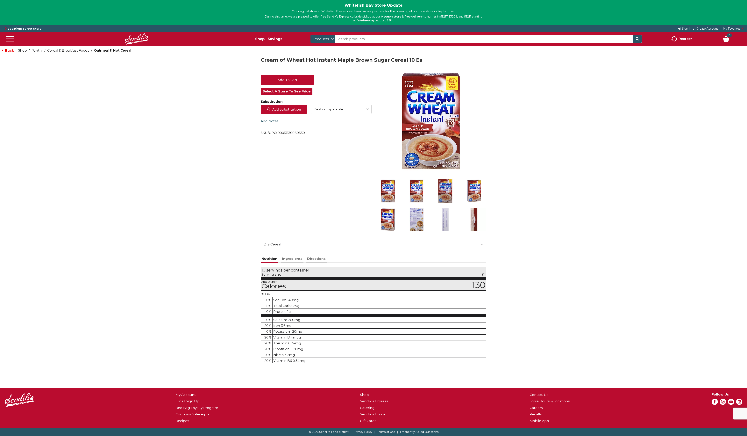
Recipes (182, 421)
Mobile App (539, 421)
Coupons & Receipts (193, 414)
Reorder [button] (685, 38)
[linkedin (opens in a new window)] (739, 403)
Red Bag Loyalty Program (197, 408)
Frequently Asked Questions (419, 432)
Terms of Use (386, 432)
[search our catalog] (637, 39)
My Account (186, 395)
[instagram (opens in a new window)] (723, 403)
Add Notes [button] (270, 121)
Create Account (707, 28)
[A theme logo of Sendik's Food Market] (136, 39)
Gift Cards (368, 421)
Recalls (536, 414)
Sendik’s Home (373, 414)
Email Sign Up (187, 401)
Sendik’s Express (374, 401)
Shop (260, 39)
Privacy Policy (362, 432)
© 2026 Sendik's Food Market (329, 432)
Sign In (687, 28)
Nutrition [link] (269, 259)
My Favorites (731, 28)
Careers (536, 408)
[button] (387, 190)
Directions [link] (316, 259)
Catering (367, 408)
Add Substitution (286, 109)
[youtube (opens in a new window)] (731, 403)
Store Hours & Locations (550, 401)
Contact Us (539, 395)
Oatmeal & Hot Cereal (112, 50)
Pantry (37, 50)
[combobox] (322, 39)
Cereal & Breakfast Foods (68, 50)
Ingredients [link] (292, 259)
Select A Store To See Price (286, 91)
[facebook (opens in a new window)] (715, 403)
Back (9, 50)
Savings (275, 39)
